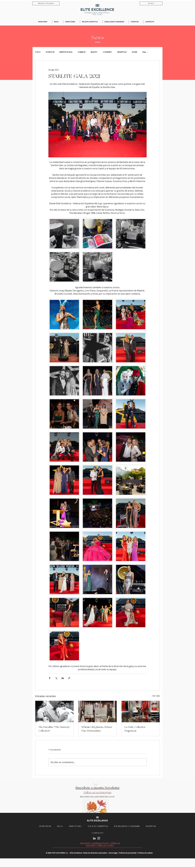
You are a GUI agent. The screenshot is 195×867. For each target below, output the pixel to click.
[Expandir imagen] (64, 234)
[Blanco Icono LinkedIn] (94, 838)
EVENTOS (50, 52)
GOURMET (107, 52)
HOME (134, 52)
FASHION (81, 52)
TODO (38, 52)
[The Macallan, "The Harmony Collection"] (54, 711)
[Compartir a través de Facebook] (49, 678)
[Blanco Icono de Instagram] (98, 838)
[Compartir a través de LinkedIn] (62, 678)
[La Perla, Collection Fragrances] (140, 711)
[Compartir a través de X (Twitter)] (56, 678)
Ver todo (156, 696)
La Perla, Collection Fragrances (135, 729)
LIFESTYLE (122, 52)
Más (144, 52)
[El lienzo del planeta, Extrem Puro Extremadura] (97, 711)
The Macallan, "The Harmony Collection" (54, 729)
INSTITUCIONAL (66, 52)
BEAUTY (94, 52)
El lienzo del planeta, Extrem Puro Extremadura (97, 729)
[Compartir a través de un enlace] (69, 678)
